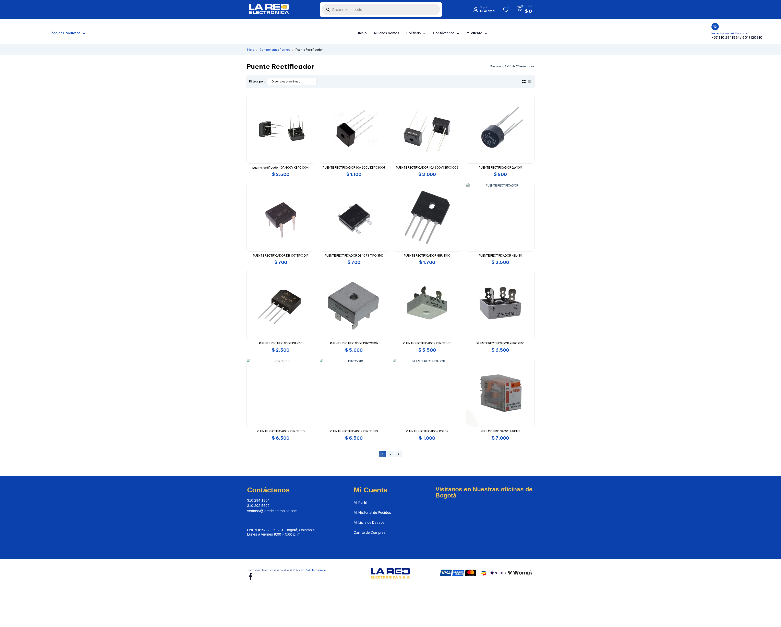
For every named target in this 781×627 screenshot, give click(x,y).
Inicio (250, 50)
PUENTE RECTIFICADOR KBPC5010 (354, 431)
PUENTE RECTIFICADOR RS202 (427, 431)
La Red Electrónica (313, 570)
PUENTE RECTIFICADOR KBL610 (280, 343)
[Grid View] (524, 81)
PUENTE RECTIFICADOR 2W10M (500, 167)
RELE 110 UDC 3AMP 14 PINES (500, 431)
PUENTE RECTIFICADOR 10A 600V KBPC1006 (354, 167)
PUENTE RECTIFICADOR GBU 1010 (427, 255)
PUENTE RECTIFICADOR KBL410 (500, 255)
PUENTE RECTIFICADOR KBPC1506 (354, 343)
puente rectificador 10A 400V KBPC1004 (280, 167)
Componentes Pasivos (275, 50)
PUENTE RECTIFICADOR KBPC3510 (281, 431)
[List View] (530, 81)
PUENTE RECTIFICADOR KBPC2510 (500, 343)
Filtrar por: (257, 81)
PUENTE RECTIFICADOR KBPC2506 (427, 343)
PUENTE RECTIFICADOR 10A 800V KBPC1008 (427, 167)
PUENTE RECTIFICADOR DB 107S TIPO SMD (354, 255)
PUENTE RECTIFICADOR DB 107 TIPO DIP (280, 255)
